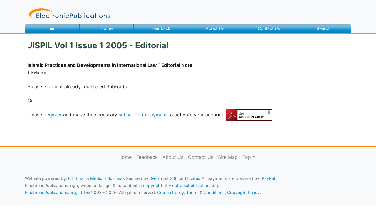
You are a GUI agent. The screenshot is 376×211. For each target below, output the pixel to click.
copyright (152, 185)
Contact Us (269, 28)
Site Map (228, 157)
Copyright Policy (243, 192)
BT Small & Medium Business (96, 178)
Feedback (160, 28)
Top (247, 157)
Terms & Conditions (50, 198)
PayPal (268, 178)
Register (52, 115)
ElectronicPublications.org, (30, 186)
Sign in (50, 86)
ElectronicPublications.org (194, 185)
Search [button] (323, 28)
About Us (215, 28)
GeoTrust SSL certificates (175, 178)
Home (106, 28)
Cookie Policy (18, 198)
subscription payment (143, 115)
